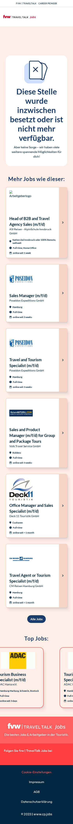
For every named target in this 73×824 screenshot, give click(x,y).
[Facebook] (25, 757)
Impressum (36, 782)
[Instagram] (16, 757)
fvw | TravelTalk (26, 3)
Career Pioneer (47, 3)
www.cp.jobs (42, 814)
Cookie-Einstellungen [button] (36, 772)
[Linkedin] (7, 757)
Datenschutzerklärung (36, 802)
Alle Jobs (36, 619)
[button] (66, 17)
